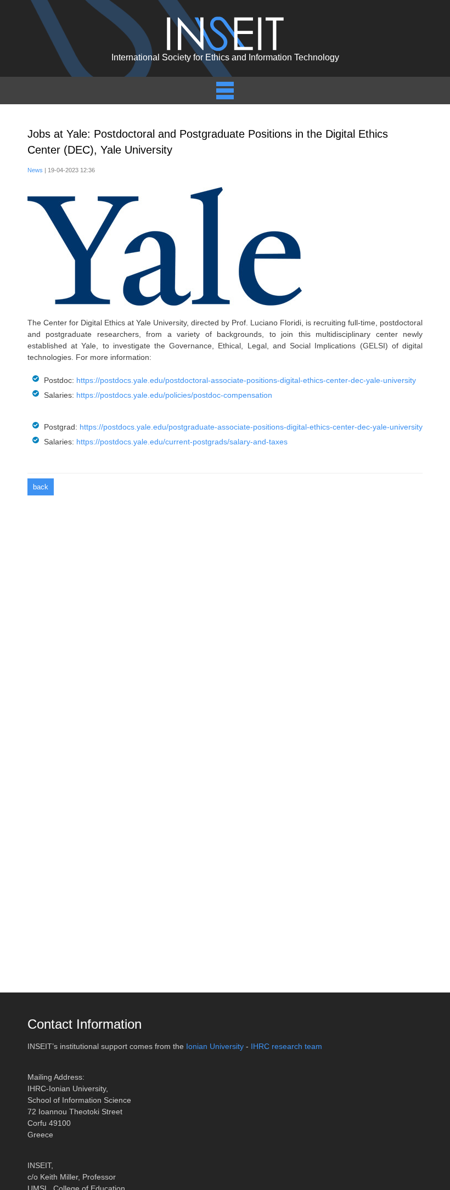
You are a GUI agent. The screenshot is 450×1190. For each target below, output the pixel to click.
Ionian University (215, 1046)
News (35, 170)
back (40, 487)
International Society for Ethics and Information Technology (225, 57)
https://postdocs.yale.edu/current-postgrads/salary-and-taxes (182, 441)
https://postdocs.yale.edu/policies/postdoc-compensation (174, 395)
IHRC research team (286, 1046)
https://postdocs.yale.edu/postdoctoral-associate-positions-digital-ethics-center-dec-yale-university (246, 380)
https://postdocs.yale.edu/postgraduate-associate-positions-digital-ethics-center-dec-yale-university (251, 426)
